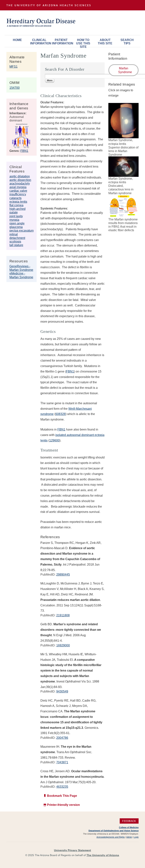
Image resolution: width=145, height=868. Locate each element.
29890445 (63, 574)
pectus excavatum (21, 230)
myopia (14, 219)
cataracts (15, 198)
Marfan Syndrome (125, 70)
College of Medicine (129, 827)
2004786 (62, 737)
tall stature (16, 245)
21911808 (63, 615)
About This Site (105, 41)
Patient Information (62, 41)
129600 (54, 440)
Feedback (129, 821)
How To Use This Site (83, 42)
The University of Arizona (102, 855)
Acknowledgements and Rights (110, 837)
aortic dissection (20, 180)
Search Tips (127, 41)
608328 (60, 414)
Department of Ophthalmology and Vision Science (114, 830)
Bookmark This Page (62, 795)
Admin (129, 837)
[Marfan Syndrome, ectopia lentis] (123, 136)
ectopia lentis (18, 201)
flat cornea (16, 205)
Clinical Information (40, 41)
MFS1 (13, 66)
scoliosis (15, 241)
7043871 (62, 762)
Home (17, 40)
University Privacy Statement (72, 850)
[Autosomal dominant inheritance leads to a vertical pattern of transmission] (21, 147)
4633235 (62, 786)
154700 (14, 87)
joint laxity (16, 216)
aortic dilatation (19, 176)
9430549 (62, 691)
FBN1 (24, 150)
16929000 (63, 645)
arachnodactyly (19, 183)
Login (136, 837)
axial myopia (17, 187)
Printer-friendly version (63, 804)
